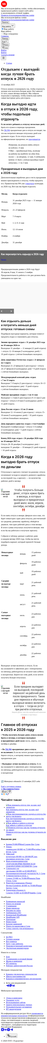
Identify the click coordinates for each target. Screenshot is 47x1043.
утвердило (29, 183)
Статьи (9, 63)
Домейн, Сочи (35, 893)
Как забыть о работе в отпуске (19, 825)
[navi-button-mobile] (3, 58)
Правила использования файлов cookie (17, 20)
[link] (5, 44)
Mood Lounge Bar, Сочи (29, 844)
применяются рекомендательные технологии (22, 1014)
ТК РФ (7, 130)
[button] (4, 50)
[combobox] (11, 1036)
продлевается (34, 139)
